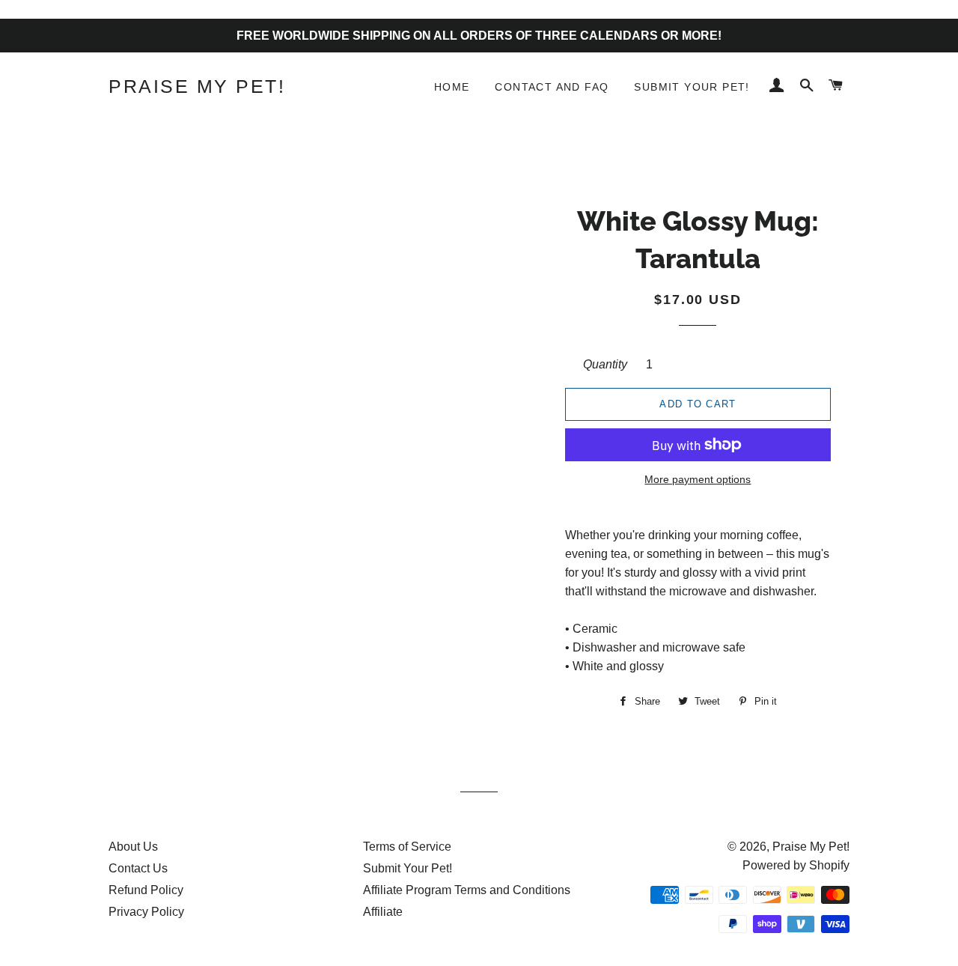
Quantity (605, 364)
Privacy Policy (146, 911)
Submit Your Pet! (691, 87)
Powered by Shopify (795, 865)
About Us (133, 846)
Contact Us (138, 868)
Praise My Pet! (197, 86)
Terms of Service (407, 846)
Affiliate (383, 911)
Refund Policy (146, 890)
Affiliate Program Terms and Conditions (466, 890)
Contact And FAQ (551, 87)
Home (452, 87)
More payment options (697, 479)
